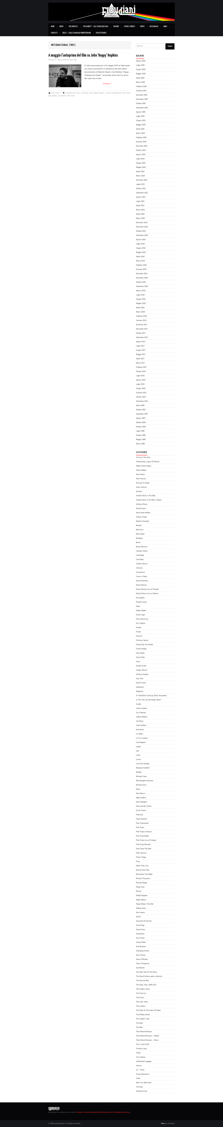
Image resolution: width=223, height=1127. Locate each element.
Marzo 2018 (140, 312)
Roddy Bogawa (141, 895)
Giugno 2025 (140, 120)
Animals (139, 491)
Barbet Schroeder (142, 521)
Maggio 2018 (141, 303)
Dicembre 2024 (141, 146)
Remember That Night (144, 874)
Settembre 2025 (142, 108)
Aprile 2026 (140, 78)
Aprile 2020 (140, 214)
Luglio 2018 (140, 295)
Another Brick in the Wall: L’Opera (148, 500)
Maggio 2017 (141, 354)
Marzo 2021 (140, 210)
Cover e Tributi (141, 576)
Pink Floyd (55, 93)
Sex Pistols (140, 938)
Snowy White (141, 942)
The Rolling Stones (143, 1015)
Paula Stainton (141, 819)
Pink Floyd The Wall (143, 849)
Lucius (138, 759)
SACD (138, 917)
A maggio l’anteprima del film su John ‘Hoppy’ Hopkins (83, 55)
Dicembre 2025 (141, 95)
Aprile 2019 (140, 257)
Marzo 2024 (140, 176)
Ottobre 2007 (141, 410)
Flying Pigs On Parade (144, 644)
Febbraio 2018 (141, 316)
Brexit (138, 542)
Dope (138, 606)
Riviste (138, 891)
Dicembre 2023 (141, 180)
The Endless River (143, 989)
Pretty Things (141, 857)
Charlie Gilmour (142, 564)
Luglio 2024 (140, 159)
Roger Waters (141, 900)
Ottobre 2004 (141, 427)
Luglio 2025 (140, 116)
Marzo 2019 (140, 261)
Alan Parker (140, 474)
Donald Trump (141, 602)
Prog (138, 861)
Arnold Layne (141, 508)
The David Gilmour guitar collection (149, 976)
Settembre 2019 (142, 235)
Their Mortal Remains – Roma (147, 1040)
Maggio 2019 (141, 252)
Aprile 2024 (140, 171)
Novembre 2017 (142, 329)
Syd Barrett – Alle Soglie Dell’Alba (95, 26)
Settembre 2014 (142, 401)
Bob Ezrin (139, 530)
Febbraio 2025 (141, 137)
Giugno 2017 (140, 350)
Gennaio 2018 (141, 320)
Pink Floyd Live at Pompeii (146, 840)
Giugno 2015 (140, 388)
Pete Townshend (142, 823)
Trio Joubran (140, 1057)
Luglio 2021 (140, 201)
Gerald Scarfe (141, 666)
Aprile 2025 (140, 129)
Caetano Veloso (142, 551)
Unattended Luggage (143, 1061)
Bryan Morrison (141, 547)
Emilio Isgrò (140, 615)
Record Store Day (142, 870)
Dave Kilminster (142, 581)
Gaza (138, 661)
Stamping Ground (142, 951)
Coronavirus (140, 572)
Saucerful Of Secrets (144, 921)
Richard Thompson (143, 878)
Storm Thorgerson (142, 963)
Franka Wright (141, 649)
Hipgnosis (139, 691)
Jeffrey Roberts (142, 717)
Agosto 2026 (140, 61)
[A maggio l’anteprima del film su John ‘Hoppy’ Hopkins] (65, 76)
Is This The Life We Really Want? (148, 700)
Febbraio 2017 (141, 367)
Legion (138, 747)
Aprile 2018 (140, 308)
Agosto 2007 (140, 418)
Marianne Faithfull (142, 768)
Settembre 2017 (142, 337)
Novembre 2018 (142, 278)
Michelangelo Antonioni (144, 781)
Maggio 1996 (141, 439)
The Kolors (140, 997)
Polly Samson (141, 853)
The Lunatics (73, 26)
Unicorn (139, 1066)
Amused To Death (142, 483)
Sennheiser (140, 934)
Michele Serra (141, 785)
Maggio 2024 (141, 167)
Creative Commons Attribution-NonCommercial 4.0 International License (103, 1112)
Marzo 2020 (140, 218)
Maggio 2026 (141, 74)
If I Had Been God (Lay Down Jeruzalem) (151, 696)
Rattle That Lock (142, 866)
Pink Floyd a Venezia (144, 832)
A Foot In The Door (143, 457)
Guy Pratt (139, 678)
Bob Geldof (140, 534)
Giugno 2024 (140, 163)
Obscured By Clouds (144, 806)
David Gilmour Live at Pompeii (147, 589)
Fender (138, 627)
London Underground (113, 93)
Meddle (138, 772)
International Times (73, 93)
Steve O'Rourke (142, 959)
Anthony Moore (141, 504)
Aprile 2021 (140, 205)
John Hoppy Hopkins (97, 93)
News (61, 26)
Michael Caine (141, 776)
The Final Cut (141, 993)
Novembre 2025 (142, 99)
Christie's (139, 568)
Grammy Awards (142, 674)
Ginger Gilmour (141, 670)
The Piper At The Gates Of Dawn (148, 1010)
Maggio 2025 (141, 125)
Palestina (139, 815)
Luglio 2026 (140, 65)
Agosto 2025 (140, 112)
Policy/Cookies (101, 33)
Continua (108, 83)
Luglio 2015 (140, 384)
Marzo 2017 (140, 363)
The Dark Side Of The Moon (146, 972)
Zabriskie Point (141, 1091)
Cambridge (140, 555)
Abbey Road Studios (143, 466)
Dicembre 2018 (141, 274)
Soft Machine (141, 946)
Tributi (138, 1053)
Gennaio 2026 (141, 91)
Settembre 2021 (142, 193)
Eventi (142, 26)
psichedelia (52, 96)
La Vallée (139, 734)
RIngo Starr (140, 887)
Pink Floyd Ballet (142, 836)
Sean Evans (140, 929)
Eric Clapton (140, 623)
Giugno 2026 (140, 69)
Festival (139, 636)
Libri (137, 751)
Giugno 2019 (140, 248)
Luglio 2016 (140, 376)
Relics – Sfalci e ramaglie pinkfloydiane (77, 33)
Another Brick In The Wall (145, 496)
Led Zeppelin (141, 742)
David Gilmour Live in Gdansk (147, 593)
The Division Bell (142, 980)
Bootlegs (139, 538)
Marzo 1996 (140, 444)
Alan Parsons (141, 479)
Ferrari (138, 632)
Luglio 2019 (140, 244)
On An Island (141, 810)
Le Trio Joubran (142, 738)
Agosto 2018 (140, 291)
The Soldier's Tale (142, 1019)
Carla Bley (140, 559)
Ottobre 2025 (141, 103)
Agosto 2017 (140, 342)
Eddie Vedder (141, 610)
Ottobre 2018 (141, 282)
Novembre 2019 (142, 227)
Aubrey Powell (141, 517)
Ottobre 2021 (141, 188)
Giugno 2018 (140, 299)
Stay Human (140, 955)
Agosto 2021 (140, 197)
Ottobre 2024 (141, 150)
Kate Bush (140, 730)
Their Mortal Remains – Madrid (147, 1036)
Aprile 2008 (140, 405)
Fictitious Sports (142, 640)
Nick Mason (140, 793)
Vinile (138, 1078)
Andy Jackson (141, 487)
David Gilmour (141, 585)
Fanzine (116, 26)
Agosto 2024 (140, 154)
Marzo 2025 (140, 133)
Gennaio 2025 (141, 142)
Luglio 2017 (140, 346)
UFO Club (71, 96)
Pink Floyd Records (143, 844)
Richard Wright (141, 883)
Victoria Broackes (142, 1074)
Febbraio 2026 (141, 86)
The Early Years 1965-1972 (146, 985)
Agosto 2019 (140, 240)
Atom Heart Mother (143, 513)
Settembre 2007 (142, 414)
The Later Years (142, 1002)
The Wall (139, 1023)
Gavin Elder (140, 657)
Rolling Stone (141, 908)
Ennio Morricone (142, 619)
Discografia (154, 26)
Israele (138, 704)
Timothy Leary (141, 1049)
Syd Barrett (62, 96)
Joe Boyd (84, 93)
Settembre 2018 (142, 286)
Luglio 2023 (140, 184)
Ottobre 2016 (141, 371)
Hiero (163, 1123)
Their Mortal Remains (144, 1032)
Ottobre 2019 (141, 231)
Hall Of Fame (141, 683)
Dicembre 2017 (141, 325)
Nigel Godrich (141, 798)
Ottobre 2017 (141, 333)
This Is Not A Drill (142, 1044)
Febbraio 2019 (141, 265)
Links (165, 26)
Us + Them (140, 1070)
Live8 (138, 755)
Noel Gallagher (141, 802)
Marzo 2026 (140, 82)
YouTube (139, 1087)
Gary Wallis (140, 653)
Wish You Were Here (144, 1083)
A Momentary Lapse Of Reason (148, 462)
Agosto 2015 (140, 380)
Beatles (139, 525)
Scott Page (140, 925)
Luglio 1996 (140, 431)
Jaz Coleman (141, 713)
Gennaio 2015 (141, 393)
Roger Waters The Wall (144, 904)
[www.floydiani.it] (111, 11)
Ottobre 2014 (141, 397)
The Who (139, 1027)
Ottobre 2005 (141, 422)
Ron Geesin (140, 912)
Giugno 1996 (140, 435)
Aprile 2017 (140, 359)
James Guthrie (141, 708)
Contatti (54, 33)
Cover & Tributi (129, 26)
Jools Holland (141, 725)
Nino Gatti (73, 60)
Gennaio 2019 (141, 269)
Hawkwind (140, 687)
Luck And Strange (142, 764)
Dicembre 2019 (141, 222)
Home (52, 26)
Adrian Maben (141, 470)
